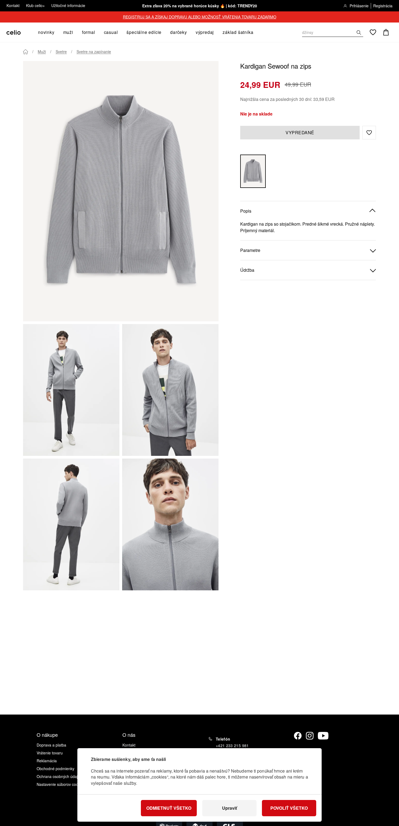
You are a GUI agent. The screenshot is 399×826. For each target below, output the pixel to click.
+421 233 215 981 (232, 745)
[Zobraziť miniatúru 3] (71, 524)
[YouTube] (323, 735)
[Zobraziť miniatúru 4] (170, 524)
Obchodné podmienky (55, 768)
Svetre (61, 51)
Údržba (247, 270)
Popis (245, 211)
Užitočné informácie (68, 5)
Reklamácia (47, 760)
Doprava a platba (51, 745)
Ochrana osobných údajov (59, 776)
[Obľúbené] (373, 32)
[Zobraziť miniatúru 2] (170, 390)
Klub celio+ (35, 5)
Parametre (250, 250)
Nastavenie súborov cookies (61, 784)
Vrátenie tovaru (50, 752)
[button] (369, 132)
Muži (42, 51)
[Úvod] (25, 51)
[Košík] (386, 32)
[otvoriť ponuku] (56, 32)
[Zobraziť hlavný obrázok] (120, 191)
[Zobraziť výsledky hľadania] (359, 32)
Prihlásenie (359, 5)
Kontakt (13, 5)
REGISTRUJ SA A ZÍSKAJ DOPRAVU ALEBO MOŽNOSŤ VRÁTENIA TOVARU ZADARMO (199, 17)
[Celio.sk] (14, 32)
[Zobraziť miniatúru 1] (71, 390)
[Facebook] (298, 735)
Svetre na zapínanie (94, 51)
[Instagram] (310, 735)
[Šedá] (253, 171)
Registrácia (382, 5)
